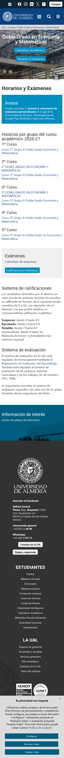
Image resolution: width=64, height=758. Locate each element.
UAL (4, 27)
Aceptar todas (32, 752)
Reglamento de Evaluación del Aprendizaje (29, 363)
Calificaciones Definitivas (22, 270)
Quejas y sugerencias (25, 552)
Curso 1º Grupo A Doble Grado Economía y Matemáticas (30, 151)
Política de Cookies (40, 727)
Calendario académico (30, 613)
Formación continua (30, 593)
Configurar (31, 736)
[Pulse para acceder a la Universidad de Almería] (30, 475)
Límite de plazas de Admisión (21, 420)
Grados (11, 27)
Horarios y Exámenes (30, 59)
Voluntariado (30, 627)
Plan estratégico (30, 661)
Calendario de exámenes (20, 261)
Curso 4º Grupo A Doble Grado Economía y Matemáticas (30, 219)
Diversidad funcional (30, 622)
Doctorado (30, 583)
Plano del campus (30, 671)
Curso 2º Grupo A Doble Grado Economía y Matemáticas (30, 176)
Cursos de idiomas (30, 598)
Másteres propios (30, 588)
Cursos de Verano (30, 603)
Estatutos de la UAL (30, 666)
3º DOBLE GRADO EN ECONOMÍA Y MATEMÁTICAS (25, 194)
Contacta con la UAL (30, 544)
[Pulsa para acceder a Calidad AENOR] (32, 690)
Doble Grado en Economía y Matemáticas (38, 27)
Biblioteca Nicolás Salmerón (30, 617)
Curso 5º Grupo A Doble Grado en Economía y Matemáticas (32, 237)
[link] (55, 4)
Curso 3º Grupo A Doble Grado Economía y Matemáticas (30, 202)
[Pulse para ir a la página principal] (17, 16)
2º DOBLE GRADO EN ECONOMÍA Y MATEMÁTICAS (25, 168)
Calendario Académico (30, 50)
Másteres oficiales (30, 579)
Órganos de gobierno (30, 646)
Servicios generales (30, 656)
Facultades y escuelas (30, 651)
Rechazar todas (31, 744)
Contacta (55, 4)
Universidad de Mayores (30, 608)
